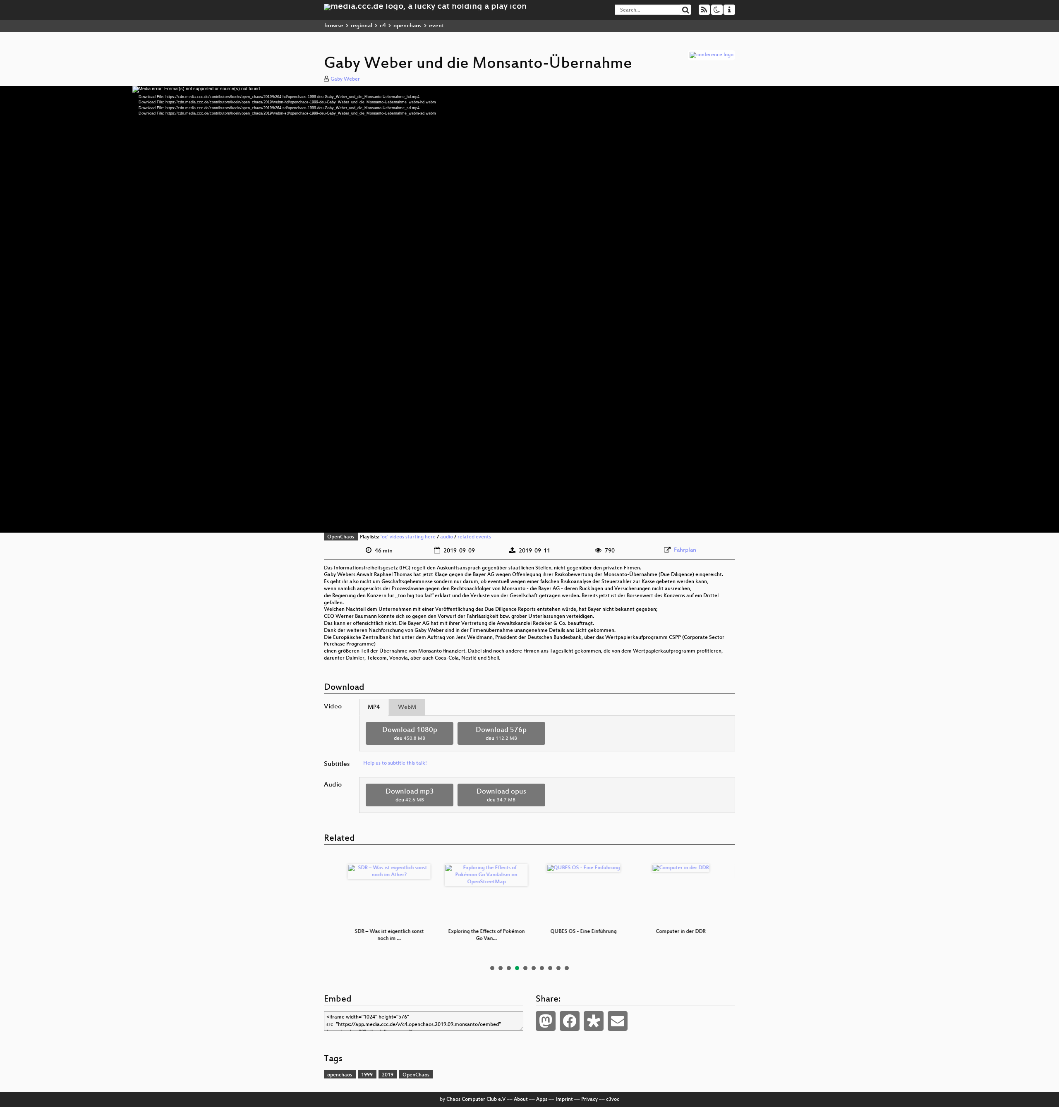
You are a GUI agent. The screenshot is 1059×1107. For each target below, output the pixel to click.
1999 (367, 1075)
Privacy (589, 1099)
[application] (529, 309)
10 (567, 968)
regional (361, 25)
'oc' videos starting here (408, 537)
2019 (387, 1075)
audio (446, 537)
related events (474, 537)
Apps (541, 1099)
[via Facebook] (570, 1021)
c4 (383, 25)
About (521, 1099)
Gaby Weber (345, 79)
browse (333, 25)
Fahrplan (685, 550)
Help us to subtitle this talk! (395, 763)
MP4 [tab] (374, 707)
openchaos (407, 25)
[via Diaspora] (594, 1021)
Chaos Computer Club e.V (476, 1099)
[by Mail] (618, 1021)
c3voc (612, 1099)
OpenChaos (340, 537)
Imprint (564, 1099)
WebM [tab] (407, 707)
